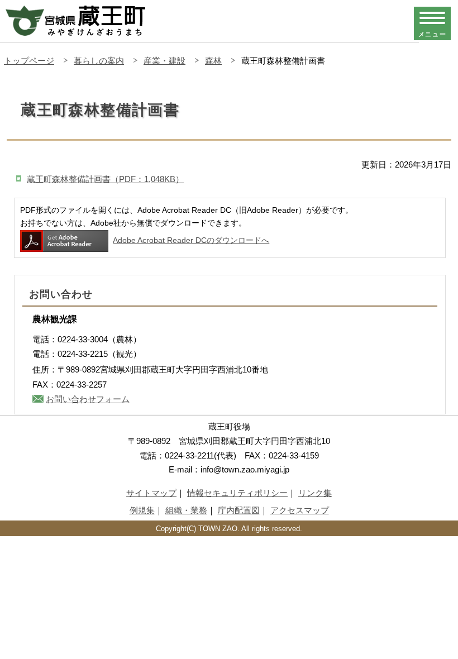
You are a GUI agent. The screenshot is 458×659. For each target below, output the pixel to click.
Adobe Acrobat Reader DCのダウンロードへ (191, 240)
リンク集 (315, 493)
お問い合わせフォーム (88, 399)
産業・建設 (164, 60)
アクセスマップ (299, 510)
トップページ (29, 60)
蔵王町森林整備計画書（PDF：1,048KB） (105, 179)
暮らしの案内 (99, 60)
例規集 (142, 510)
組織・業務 (186, 510)
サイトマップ (151, 493)
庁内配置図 (239, 510)
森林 (213, 60)
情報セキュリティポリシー (237, 493)
